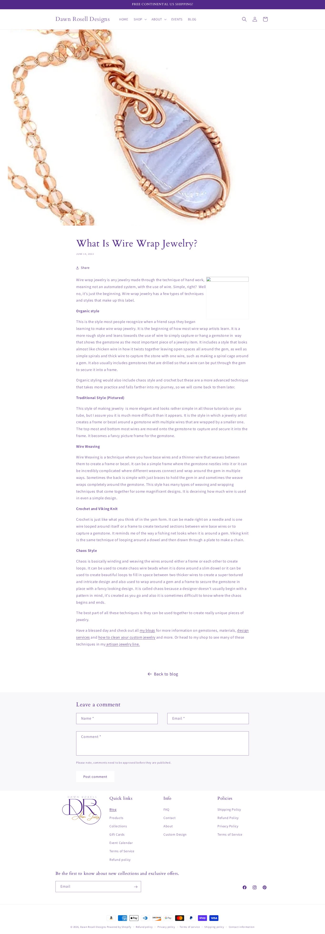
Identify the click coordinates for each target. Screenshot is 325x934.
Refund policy (120, 859)
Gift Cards (117, 834)
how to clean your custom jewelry (126, 637)
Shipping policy (214, 926)
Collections (118, 826)
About (168, 826)
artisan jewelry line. (123, 644)
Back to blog (166, 674)
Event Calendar (121, 843)
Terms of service (190, 926)
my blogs (147, 630)
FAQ (166, 809)
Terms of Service (121, 851)
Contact (169, 817)
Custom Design (175, 834)
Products (116, 817)
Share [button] (85, 267)
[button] (139, 19)
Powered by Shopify (119, 927)
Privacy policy (166, 926)
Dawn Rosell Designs (93, 927)
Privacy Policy (227, 826)
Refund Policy (228, 817)
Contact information (242, 926)
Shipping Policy (229, 809)
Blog (112, 809)
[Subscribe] (135, 886)
